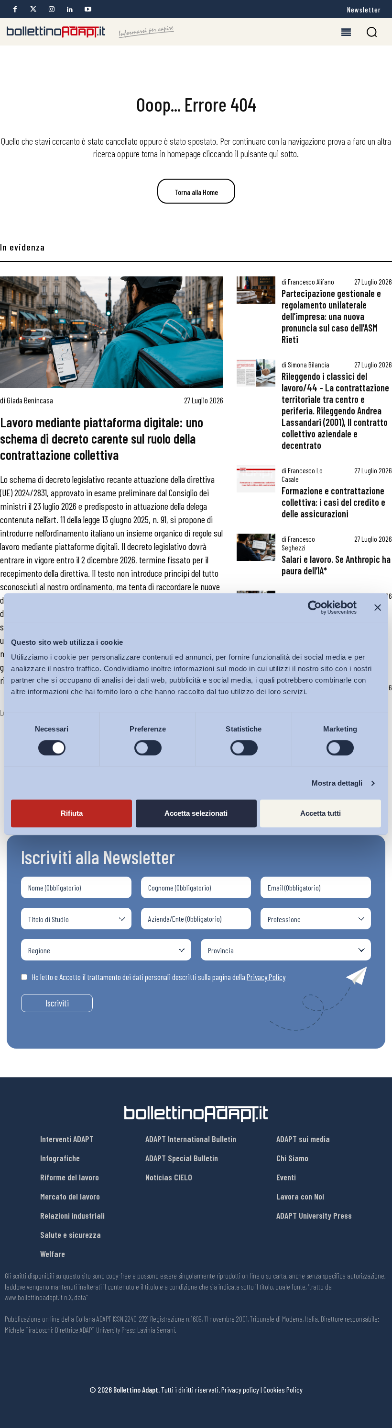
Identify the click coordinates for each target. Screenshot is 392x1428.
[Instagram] (51, 9)
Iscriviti (57, 1002)
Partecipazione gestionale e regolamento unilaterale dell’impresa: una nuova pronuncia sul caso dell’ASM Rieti (331, 316)
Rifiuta (72, 813)
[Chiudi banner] (377, 607)
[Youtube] (87, 9)
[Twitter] (33, 9)
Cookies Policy (283, 1389)
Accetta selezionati (196, 813)
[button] (371, 32)
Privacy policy (240, 1389)
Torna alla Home (196, 191)
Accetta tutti (320, 813)
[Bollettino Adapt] (90, 32)
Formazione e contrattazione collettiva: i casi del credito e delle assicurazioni (333, 502)
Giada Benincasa (30, 400)
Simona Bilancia (308, 364)
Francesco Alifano (311, 281)
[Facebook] (15, 9)
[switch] (148, 747)
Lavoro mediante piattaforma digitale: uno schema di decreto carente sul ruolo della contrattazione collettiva (101, 438)
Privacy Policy (266, 977)
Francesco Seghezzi (298, 543)
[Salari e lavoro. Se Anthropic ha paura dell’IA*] (256, 547)
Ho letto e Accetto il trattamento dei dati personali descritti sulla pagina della (158, 977)
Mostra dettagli (337, 783)
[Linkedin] (69, 9)
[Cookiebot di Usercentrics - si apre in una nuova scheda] (315, 607)
